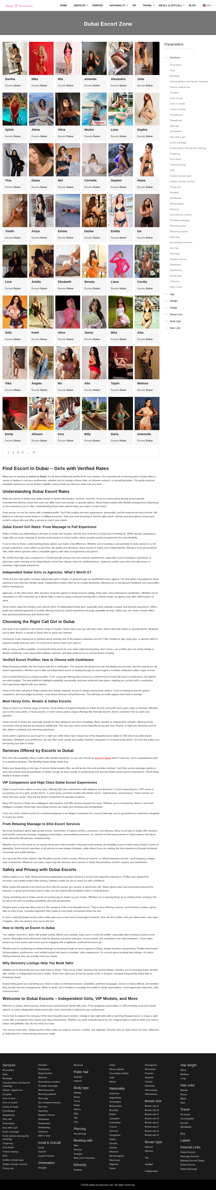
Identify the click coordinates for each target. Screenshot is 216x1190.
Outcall (42, 1151)
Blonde (184, 1090)
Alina (61, 129)
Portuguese (151, 1065)
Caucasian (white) (119, 1073)
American (114, 1093)
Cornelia (90, 180)
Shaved (78, 1076)
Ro (60, 383)
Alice (61, 332)
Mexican (113, 1151)
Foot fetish (8, 1147)
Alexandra (118, 79)
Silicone (149, 1151)
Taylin (115, 383)
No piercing (80, 1133)
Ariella (36, 281)
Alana (141, 180)
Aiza (140, 332)
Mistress (42, 1077)
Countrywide (187, 1118)
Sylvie (9, 129)
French (113, 1126)
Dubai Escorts (187, 1152)
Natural (78, 1080)
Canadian (114, 1118)
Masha (89, 129)
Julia (140, 79)
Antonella (144, 434)
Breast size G (152, 1131)
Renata (89, 281)
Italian (112, 1139)
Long (183, 1078)
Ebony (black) (116, 1069)
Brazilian (113, 1110)
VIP (134, 5)
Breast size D (152, 1118)
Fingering (8, 1143)
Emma (62, 231)
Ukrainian (150, 1085)
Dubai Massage (188, 1168)
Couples (7, 1094)
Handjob (42, 1065)
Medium (184, 1074)
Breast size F (152, 1126)
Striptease (43, 1119)
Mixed (112, 1081)
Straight (42, 1167)
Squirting (43, 1110)
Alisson (37, 434)
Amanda (90, 79)
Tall (75, 1117)
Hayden (116, 180)
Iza (139, 231)
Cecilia (142, 281)
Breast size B (152, 1110)
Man (76, 1145)
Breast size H (152, 1135)
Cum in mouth (10, 1102)
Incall (41, 1147)
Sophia (142, 129)
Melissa (142, 383)
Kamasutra (44, 1069)
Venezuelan (151, 1090)
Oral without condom (49, 1081)
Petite (77, 1105)
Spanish (149, 1077)
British (112, 1114)
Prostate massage (48, 1085)
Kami (35, 332)
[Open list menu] (166, 294)
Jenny (88, 332)
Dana (114, 434)
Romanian (150, 1069)
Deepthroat (9, 1115)
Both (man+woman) (84, 1157)
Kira (61, 434)
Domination (9, 1123)
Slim (76, 1113)
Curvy (77, 1101)
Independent (151, 1171)
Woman (78, 1149)
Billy (87, 434)
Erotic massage (11, 1131)
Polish (112, 1168)
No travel (185, 1114)
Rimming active (46, 1090)
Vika (8, 383)
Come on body (10, 1106)
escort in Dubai (103, 758)
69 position (8, 1070)
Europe (184, 1122)
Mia (60, 79)
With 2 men (44, 1135)
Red (182, 1102)
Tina (8, 180)
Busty (77, 1097)
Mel (60, 180)
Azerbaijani (115, 1101)
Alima (36, 129)
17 (34, 452)
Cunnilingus (9, 1110)
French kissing (10, 1151)
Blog (192, 5)
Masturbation (45, 1073)
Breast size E (152, 1122)
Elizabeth (64, 281)
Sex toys (42, 1106)
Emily (9, 434)
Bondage (7, 1078)
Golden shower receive (15, 1164)
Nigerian (113, 1164)
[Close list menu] (166, 57)
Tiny (76, 1121)
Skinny (77, 1109)
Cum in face (9, 1098)
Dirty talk (7, 1119)
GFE (5, 1155)
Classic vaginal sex (13, 1090)
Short (183, 1070)
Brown (183, 1094)
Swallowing (44, 1127)
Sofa (8, 332)
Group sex (8, 1168)
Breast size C (152, 1114)
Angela (37, 383)
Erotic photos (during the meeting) (16, 1137)
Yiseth (9, 231)
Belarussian (115, 1106)
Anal (5, 1074)
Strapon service (46, 1114)
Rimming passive (47, 1094)
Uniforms (43, 1131)
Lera (8, 281)
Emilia (115, 231)
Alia (87, 383)
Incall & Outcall (46, 1155)
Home (63, 5)
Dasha (88, 231)
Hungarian (114, 1135)
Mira (114, 332)
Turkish (149, 1081)
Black (183, 1098)
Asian (112, 1065)
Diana (36, 180)
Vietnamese (151, 1094)
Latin (112, 1077)
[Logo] (19, 5)
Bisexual (78, 1065)
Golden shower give (13, 1160)
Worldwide (186, 1127)
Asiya (36, 231)
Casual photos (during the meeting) (16, 1084)
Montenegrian (116, 1155)
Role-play (43, 1098)
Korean (113, 1147)
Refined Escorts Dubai (192, 1160)
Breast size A (152, 1106)
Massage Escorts (189, 1156)
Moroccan (114, 1160)
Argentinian (115, 1097)
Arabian (78, 1169)
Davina (10, 79)
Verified (97, 5)
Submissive (44, 1123)
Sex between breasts (49, 1102)
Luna (114, 129)
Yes (147, 1157)
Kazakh (113, 1143)
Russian (149, 1073)
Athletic (78, 1092)
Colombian (115, 1122)
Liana (115, 281)
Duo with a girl (10, 1127)
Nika (35, 79)
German (113, 1131)
